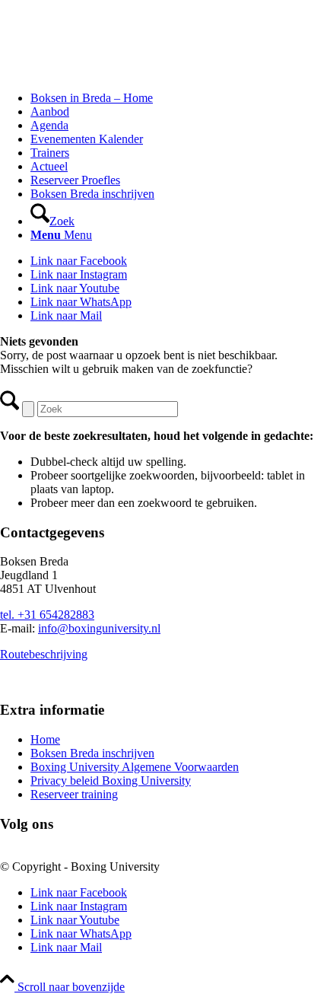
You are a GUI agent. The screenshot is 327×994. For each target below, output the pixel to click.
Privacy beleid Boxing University (110, 780)
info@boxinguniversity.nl (99, 628)
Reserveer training (74, 794)
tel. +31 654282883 (47, 614)
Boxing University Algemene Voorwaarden (134, 766)
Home (45, 739)
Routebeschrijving (43, 654)
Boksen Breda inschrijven (92, 753)
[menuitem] (178, 98)
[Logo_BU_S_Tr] (114, 71)
